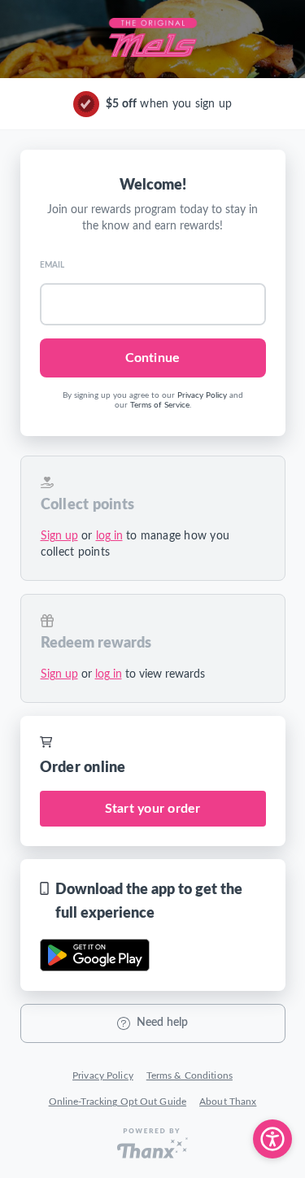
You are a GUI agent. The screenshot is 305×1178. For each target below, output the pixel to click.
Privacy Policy (202, 395)
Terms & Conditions (189, 1075)
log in (109, 536)
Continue (152, 357)
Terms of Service (160, 405)
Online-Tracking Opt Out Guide (117, 1101)
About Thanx (227, 1101)
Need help (162, 1022)
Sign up (59, 536)
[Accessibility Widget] (272, 1138)
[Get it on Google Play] (95, 955)
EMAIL (52, 265)
